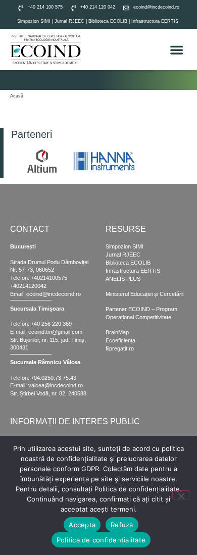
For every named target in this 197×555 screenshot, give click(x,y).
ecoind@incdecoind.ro (53, 294)
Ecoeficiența (120, 340)
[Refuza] (180, 494)
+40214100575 (49, 278)
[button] (177, 49)
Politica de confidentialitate (101, 540)
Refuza (122, 525)
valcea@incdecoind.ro (55, 385)
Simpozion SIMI (34, 21)
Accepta (82, 525)
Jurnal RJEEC (69, 21)
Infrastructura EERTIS (154, 21)
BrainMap (117, 332)
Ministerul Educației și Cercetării (144, 294)
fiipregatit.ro (120, 348)
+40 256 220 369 (51, 324)
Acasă (16, 95)
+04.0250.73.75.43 (53, 378)
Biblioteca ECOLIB (108, 21)
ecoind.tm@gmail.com (55, 332)
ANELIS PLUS (123, 279)
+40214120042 (28, 286)
